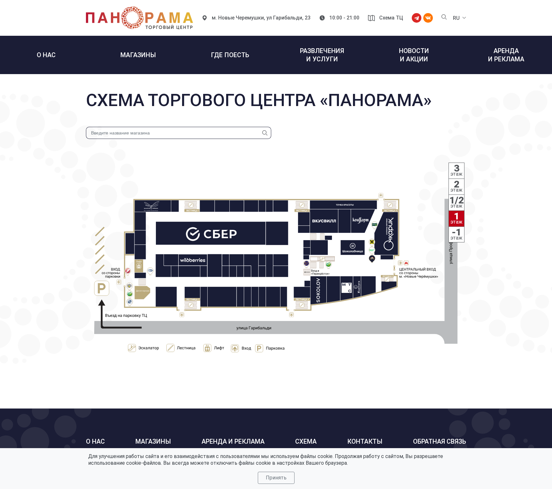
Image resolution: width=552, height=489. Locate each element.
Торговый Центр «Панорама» (139, 17)
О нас (95, 441)
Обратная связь (439, 441)
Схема (306, 441)
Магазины (153, 441)
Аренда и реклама (233, 441)
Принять (276, 478)
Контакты (364, 441)
